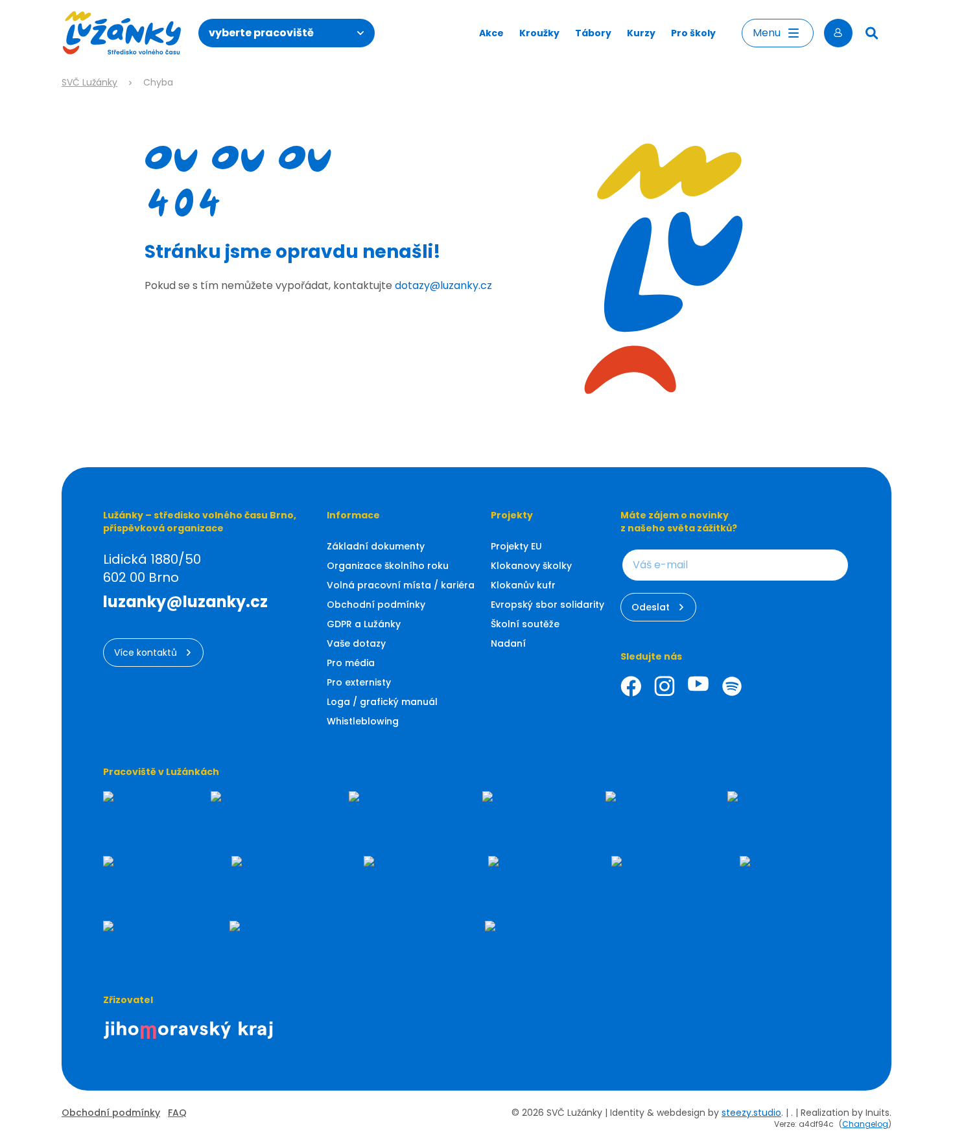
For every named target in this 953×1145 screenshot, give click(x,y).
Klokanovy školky (531, 565)
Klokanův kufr (523, 585)
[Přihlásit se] (838, 33)
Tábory (593, 33)
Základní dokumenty (376, 546)
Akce (491, 33)
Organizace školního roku (388, 565)
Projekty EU (516, 546)
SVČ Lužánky (89, 82)
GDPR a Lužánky (364, 624)
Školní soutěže (525, 624)
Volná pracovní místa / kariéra (401, 585)
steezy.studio (751, 1112)
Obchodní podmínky (376, 604)
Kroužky (539, 33)
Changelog (865, 1123)
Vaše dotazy (356, 643)
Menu (767, 32)
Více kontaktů (145, 652)
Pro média (351, 662)
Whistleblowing (363, 721)
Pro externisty (359, 682)
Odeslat (650, 607)
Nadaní (508, 643)
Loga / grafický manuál (382, 701)
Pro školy (693, 33)
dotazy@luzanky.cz (443, 285)
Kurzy (641, 33)
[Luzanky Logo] (122, 33)
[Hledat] (872, 33)
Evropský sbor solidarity (547, 604)
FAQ (177, 1112)
